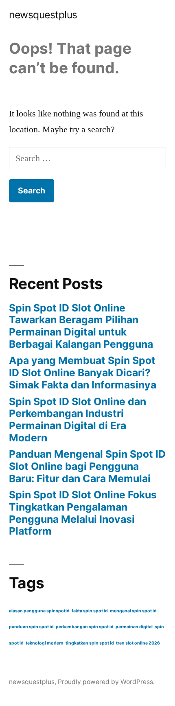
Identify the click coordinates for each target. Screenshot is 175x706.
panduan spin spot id (31, 626)
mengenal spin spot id (133, 611)
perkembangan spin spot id (85, 626)
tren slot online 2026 (138, 643)
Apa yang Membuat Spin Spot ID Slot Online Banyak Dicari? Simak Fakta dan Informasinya (82, 372)
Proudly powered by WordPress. (106, 682)
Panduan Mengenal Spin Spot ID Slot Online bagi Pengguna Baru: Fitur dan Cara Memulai (87, 466)
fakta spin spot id (90, 611)
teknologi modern (44, 643)
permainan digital (134, 626)
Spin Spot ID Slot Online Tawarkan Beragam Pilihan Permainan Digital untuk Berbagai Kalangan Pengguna (81, 326)
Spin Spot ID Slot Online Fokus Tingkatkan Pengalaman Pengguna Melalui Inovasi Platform (83, 513)
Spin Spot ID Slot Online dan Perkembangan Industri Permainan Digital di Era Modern (77, 419)
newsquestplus (43, 15)
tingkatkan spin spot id (90, 643)
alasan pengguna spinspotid (39, 611)
